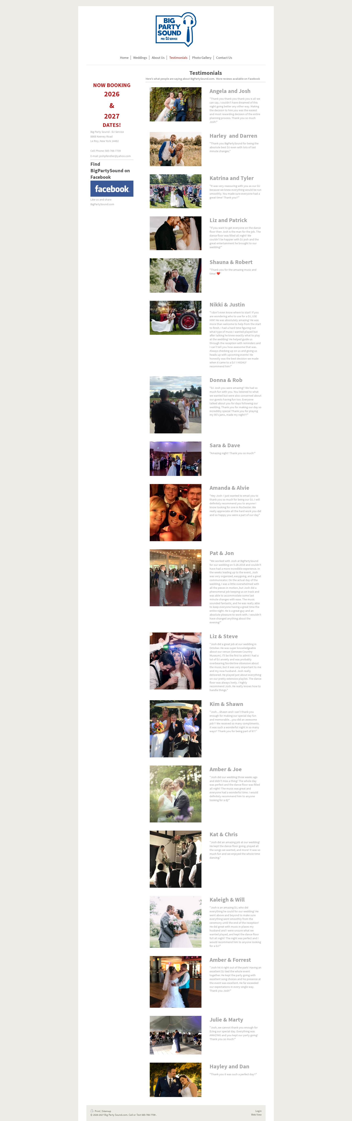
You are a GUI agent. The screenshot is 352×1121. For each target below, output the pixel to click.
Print (97, 1111)
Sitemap (106, 1111)
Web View (256, 1114)
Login (258, 1111)
